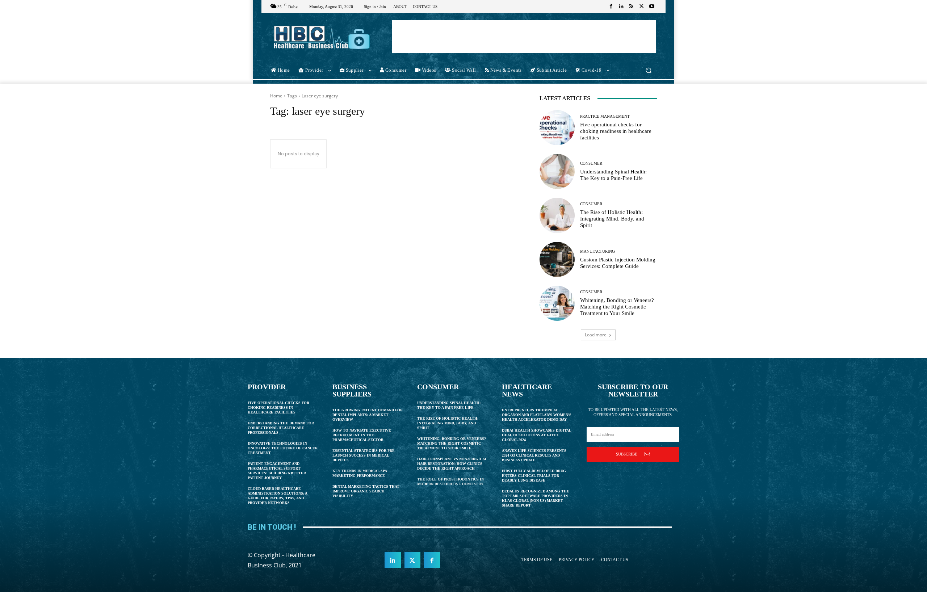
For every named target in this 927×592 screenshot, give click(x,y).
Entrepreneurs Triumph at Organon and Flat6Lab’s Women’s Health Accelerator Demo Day (536, 414)
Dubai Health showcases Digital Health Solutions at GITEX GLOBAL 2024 (536, 435)
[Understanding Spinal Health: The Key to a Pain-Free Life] (557, 171)
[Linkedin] (621, 6)
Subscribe (626, 454)
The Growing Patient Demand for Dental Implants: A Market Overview (367, 414)
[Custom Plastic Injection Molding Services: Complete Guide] (557, 259)
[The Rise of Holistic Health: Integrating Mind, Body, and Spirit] (557, 215)
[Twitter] (642, 6)
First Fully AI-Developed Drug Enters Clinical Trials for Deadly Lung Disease (534, 475)
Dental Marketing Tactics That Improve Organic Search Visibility (365, 491)
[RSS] (631, 6)
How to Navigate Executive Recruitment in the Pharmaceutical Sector (361, 435)
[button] (648, 70)
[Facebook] (611, 6)
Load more (596, 335)
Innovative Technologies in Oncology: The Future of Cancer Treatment (283, 448)
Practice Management (605, 116)
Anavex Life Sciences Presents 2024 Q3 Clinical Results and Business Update (534, 455)
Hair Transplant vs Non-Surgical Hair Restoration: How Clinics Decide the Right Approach (452, 463)
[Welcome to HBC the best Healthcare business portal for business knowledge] (322, 37)
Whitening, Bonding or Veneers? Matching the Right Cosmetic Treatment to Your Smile (617, 306)
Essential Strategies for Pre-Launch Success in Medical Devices (364, 455)
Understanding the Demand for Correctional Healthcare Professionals (281, 427)
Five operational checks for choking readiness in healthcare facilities (615, 131)
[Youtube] (652, 6)
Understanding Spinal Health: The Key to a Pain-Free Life (613, 175)
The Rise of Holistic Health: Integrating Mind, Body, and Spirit (612, 218)
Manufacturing (597, 251)
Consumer (591, 163)
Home (276, 96)
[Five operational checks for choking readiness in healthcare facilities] (557, 127)
